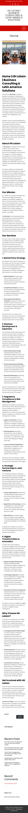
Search (6, 714)
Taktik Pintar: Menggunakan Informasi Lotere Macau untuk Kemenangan (12, 753)
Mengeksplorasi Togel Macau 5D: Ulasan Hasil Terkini (13, 759)
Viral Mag (18, 809)
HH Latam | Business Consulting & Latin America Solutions (14, 15)
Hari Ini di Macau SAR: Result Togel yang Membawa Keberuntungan (13, 748)
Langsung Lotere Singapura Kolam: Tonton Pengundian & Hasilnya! (12, 764)
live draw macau (15, 797)
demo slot (7, 797)
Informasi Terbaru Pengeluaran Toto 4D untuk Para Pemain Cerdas (13, 743)
